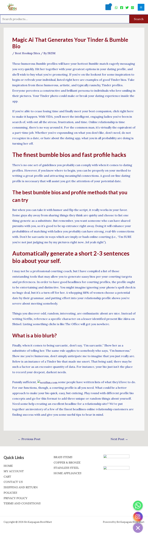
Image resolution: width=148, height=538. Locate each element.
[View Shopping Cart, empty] (108, 7)
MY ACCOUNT (14, 471)
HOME (8, 466)
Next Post (119, 439)
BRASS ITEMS (63, 457)
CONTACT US (13, 482)
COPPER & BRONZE (67, 462)
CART (7, 476)
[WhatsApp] (116, 7)
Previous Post (29, 439)
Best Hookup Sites (27, 53)
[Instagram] (132, 7)
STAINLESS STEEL (66, 468)
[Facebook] (121, 7)
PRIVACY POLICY (15, 498)
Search (138, 19)
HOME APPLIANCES (67, 473)
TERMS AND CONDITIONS (22, 503)
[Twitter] (127, 7)
